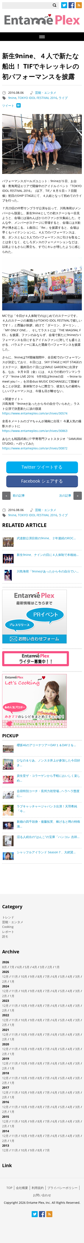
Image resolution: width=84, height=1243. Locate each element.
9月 (32, 976)
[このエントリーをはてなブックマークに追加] (18, 106)
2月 (49, 967)
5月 (27, 967)
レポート (8, 932)
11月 (14, 976)
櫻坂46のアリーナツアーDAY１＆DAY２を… (46, 745)
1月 (57, 967)
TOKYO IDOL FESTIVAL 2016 (37, 98)
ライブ (63, 98)
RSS (79, 5)
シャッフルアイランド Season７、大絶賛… (46, 852)
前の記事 (15, 495)
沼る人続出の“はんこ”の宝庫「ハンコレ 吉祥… (48, 837)
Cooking (8, 927)
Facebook (71, 5)
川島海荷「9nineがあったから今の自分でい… (48, 571)
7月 (12, 967)
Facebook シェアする (42, 481)
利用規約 (38, 1188)
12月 (5, 976)
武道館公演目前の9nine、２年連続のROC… (46, 538)
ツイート (8, 105)
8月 (4, 967)
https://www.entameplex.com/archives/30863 (34, 431)
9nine (12, 98)
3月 (42, 967)
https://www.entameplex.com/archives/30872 (34, 448)
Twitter (64, 5)
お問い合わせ (42, 1195)
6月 (19, 967)
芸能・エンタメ (45, 93)
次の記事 (68, 495)
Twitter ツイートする (42, 467)
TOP (9, 1188)
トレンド (8, 917)
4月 (34, 967)
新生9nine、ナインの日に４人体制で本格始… (48, 555)
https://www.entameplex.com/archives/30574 (34, 413)
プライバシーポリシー (62, 1188)
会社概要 (22, 1188)
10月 (24, 976)
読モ (5, 936)
